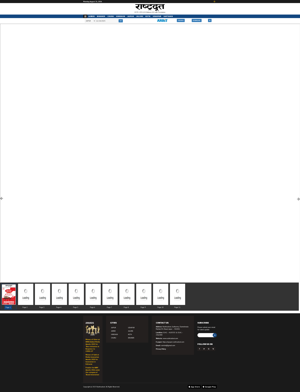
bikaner (101, 16)
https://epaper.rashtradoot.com (173, 342)
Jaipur (130, 16)
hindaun (120, 16)
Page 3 (41, 307)
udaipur (157, 16)
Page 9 (143, 307)
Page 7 (109, 307)
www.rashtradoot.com (170, 338)
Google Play (210, 387)
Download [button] (196, 20)
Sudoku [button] (181, 20)
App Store (195, 387)
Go (121, 21)
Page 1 (8, 307)
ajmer (91, 16)
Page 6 (92, 307)
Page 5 (75, 307)
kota (147, 16)
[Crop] (210, 20)
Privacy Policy (161, 349)
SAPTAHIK (168, 16)
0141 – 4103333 (169, 332)
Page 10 (160, 307)
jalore (139, 16)
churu (110, 16)
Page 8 (126, 307)
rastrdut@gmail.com (168, 345)
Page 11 (177, 307)
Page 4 (58, 307)
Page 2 (25, 307)
